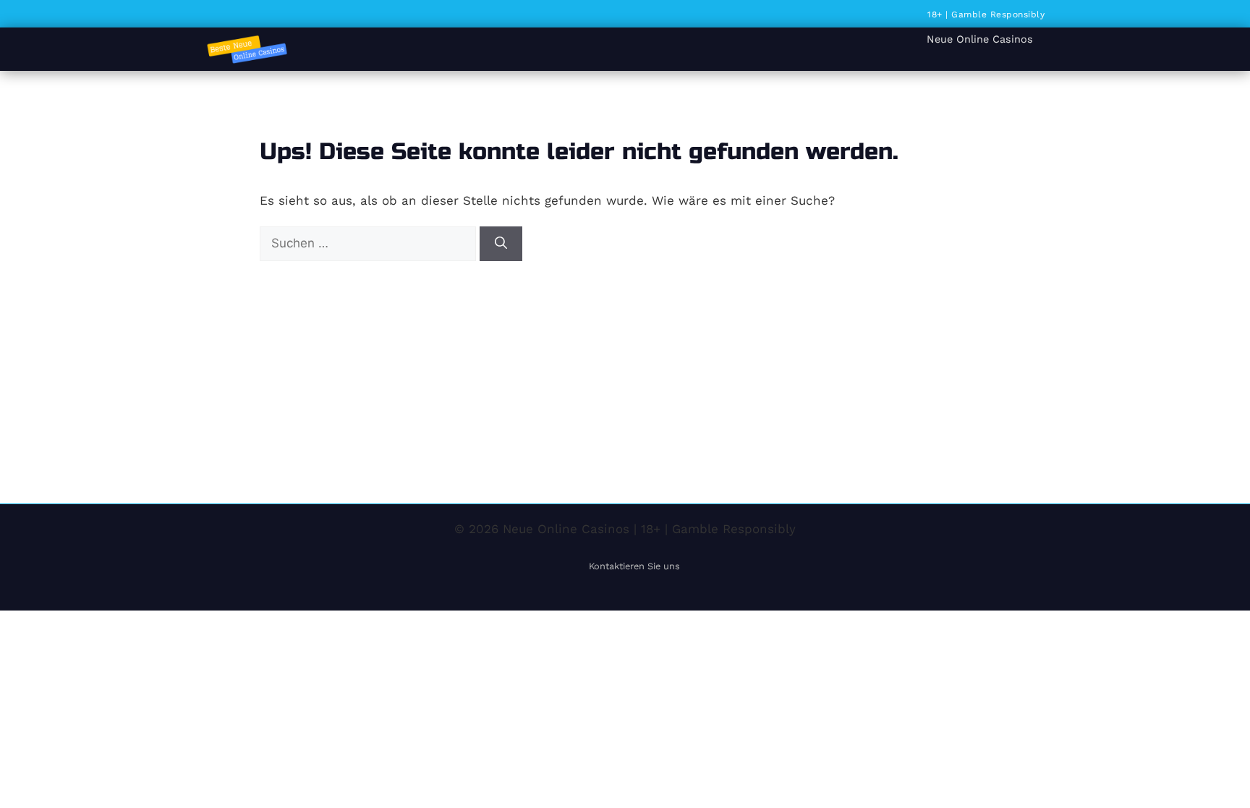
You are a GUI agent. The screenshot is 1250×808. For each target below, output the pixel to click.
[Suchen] (501, 243)
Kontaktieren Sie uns (634, 566)
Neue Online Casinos (980, 39)
